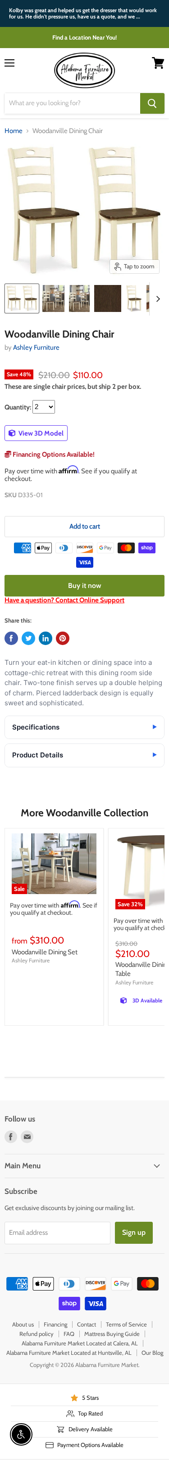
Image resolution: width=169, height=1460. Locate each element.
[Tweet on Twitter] (28, 638)
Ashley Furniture (36, 347)
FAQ (69, 1333)
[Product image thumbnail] (53, 298)
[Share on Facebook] (11, 638)
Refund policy (36, 1333)
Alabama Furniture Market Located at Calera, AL (80, 1343)
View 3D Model (40, 433)
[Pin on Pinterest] (62, 638)
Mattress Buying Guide (112, 1333)
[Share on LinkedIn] (45, 638)
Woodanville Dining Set (45, 952)
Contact (86, 1324)
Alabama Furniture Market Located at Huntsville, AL (69, 1352)
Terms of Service (126, 1324)
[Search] (152, 103)
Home (14, 131)
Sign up (134, 1232)
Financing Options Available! (53, 454)
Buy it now (84, 585)
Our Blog (152, 1352)
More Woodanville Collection (84, 812)
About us (23, 1324)
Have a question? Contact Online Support (64, 600)
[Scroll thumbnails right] (156, 299)
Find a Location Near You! (84, 37)
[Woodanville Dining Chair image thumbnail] (22, 298)
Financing (55, 1324)
